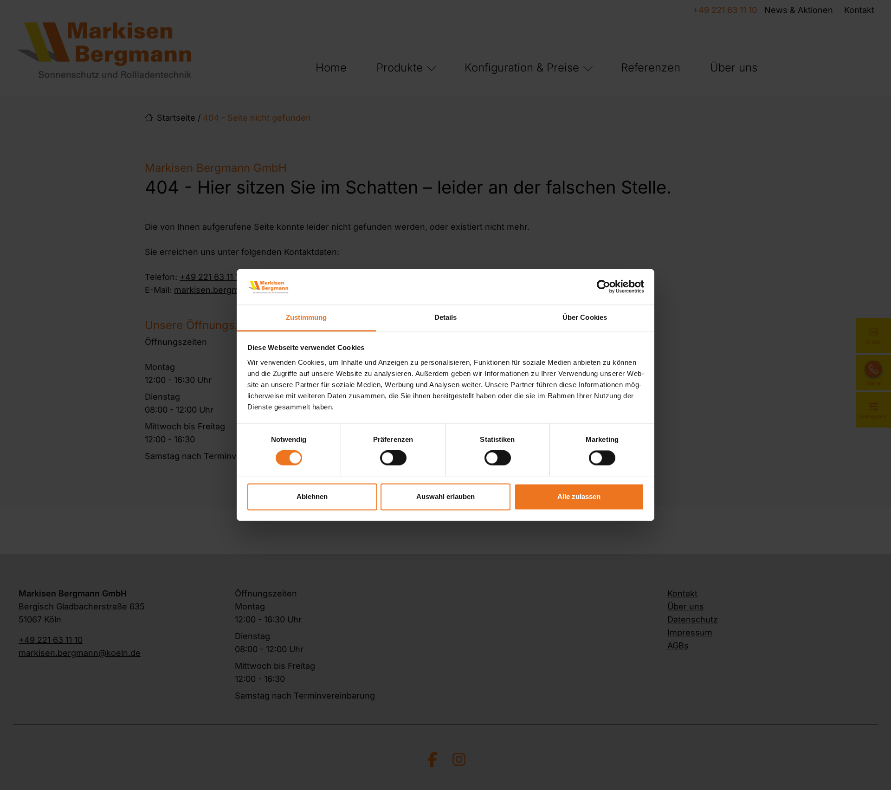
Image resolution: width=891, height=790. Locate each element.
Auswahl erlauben (445, 496)
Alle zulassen (578, 496)
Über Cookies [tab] (584, 317)
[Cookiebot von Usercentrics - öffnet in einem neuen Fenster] (603, 287)
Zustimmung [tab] (306, 317)
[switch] (393, 458)
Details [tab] (445, 317)
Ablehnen (312, 496)
